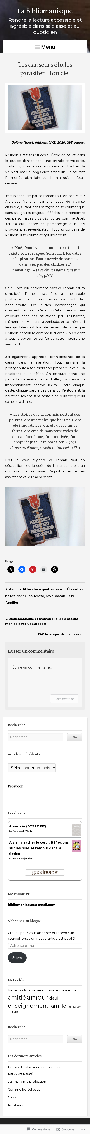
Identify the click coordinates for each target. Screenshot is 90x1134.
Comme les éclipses (24, 1089)
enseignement (28, 1005)
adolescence (66, 990)
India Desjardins (22, 858)
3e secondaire (43, 990)
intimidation (74, 1006)
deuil (54, 998)
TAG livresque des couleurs (59, 634)
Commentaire (64, 699)
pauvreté (36, 596)
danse (21, 596)
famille (58, 1006)
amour (37, 997)
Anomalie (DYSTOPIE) (27, 826)
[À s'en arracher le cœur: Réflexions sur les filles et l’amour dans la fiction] (76, 850)
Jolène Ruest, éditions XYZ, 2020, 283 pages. (48, 142)
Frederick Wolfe (22, 831)
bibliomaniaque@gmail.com (31, 905)
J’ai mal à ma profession (27, 1081)
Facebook (15, 786)
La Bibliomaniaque (45, 11)
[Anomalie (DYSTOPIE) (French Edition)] (76, 835)
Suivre (17, 958)
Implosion (16, 1105)
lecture (13, 1011)
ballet (10, 596)
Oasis (12, 1097)
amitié (17, 997)
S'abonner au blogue (24, 921)
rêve (50, 596)
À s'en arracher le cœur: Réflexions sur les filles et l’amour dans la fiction (39, 848)
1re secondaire (19, 990)
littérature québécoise (42, 589)
